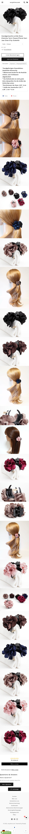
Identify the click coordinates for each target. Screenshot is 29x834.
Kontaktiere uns (14, 801)
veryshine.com (14, 2)
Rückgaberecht (14, 812)
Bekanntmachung (14, 803)
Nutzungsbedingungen (14, 810)
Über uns (14, 798)
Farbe (3, 44)
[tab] (5, 63)
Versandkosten (7, 49)
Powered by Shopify (21, 823)
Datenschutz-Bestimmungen (14, 808)
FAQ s (14, 814)
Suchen (14, 796)
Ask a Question (6, 784)
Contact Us (6, 832)
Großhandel (14, 805)
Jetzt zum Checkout (12, 59)
